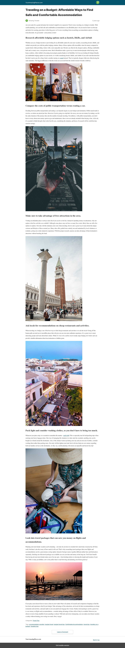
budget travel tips (59, 624)
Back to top (96, 640)
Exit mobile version (62, 645)
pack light (66, 435)
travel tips (86, 624)
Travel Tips (36, 620)
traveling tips (34, 626)
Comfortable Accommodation (74, 624)
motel (61, 58)
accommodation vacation (36, 624)
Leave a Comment (62, 632)
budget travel (49, 624)
